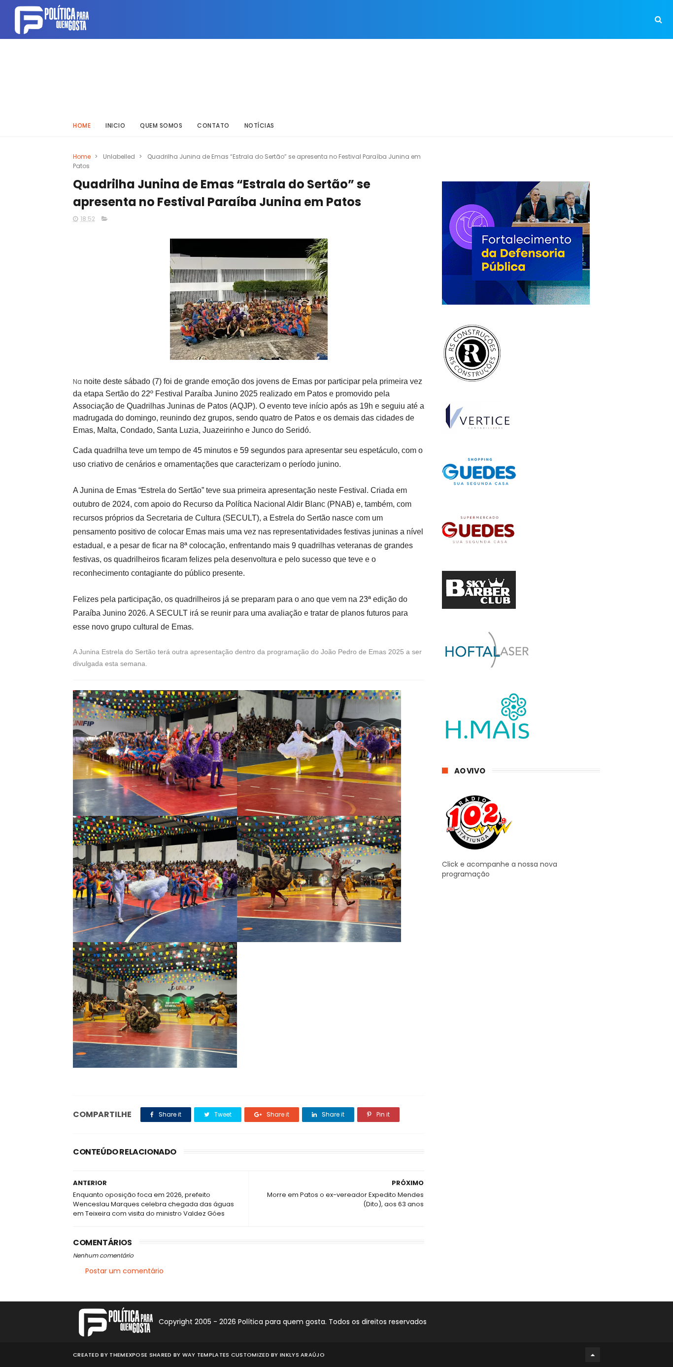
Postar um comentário (124, 1271)
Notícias (259, 125)
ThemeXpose (128, 1355)
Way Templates (206, 1355)
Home (82, 125)
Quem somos (161, 125)
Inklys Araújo (302, 1355)
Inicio (115, 125)
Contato (213, 125)
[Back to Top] (592, 1354)
